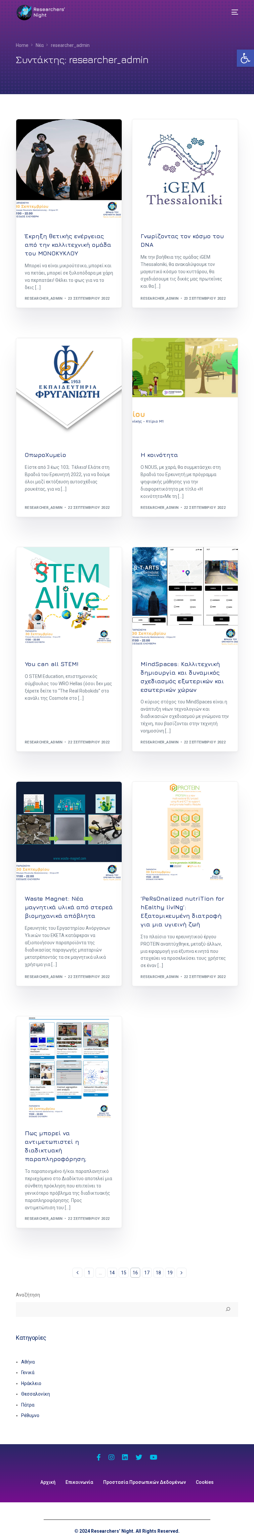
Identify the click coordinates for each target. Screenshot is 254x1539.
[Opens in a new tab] (98, 1458)
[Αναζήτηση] (228, 1309)
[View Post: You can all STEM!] (69, 600)
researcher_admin (44, 298)
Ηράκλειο (31, 1383)
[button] (245, 58)
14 (112, 1272)
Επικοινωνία (79, 1482)
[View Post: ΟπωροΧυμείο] (69, 390)
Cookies (205, 1482)
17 (146, 1272)
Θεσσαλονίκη (40, 133)
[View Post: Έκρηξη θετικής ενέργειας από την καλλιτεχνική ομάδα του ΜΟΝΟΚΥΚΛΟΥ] (69, 172)
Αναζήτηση (28, 1294)
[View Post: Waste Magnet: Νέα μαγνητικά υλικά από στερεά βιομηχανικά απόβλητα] (69, 834)
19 (170, 1272)
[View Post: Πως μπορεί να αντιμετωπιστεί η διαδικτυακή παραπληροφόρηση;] (69, 1069)
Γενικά (27, 1372)
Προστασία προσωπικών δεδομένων (144, 1482)
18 (158, 1272)
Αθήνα (28, 1362)
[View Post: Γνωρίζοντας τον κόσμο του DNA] (185, 172)
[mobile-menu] (230, 12)
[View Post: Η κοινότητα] (185, 390)
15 (123, 1272)
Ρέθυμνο (30, 1415)
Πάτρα (27, 1405)
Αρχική (48, 1482)
